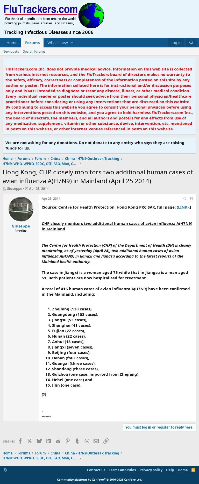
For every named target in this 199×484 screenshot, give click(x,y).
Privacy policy (151, 470)
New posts (11, 51)
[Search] (191, 42)
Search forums (34, 51)
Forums (32, 42)
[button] (72, 42)
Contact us (96, 470)
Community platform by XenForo (99, 479)
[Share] (184, 199)
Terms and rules (122, 470)
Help (170, 470)
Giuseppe (14, 188)
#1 (192, 198)
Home (11, 42)
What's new (57, 42)
